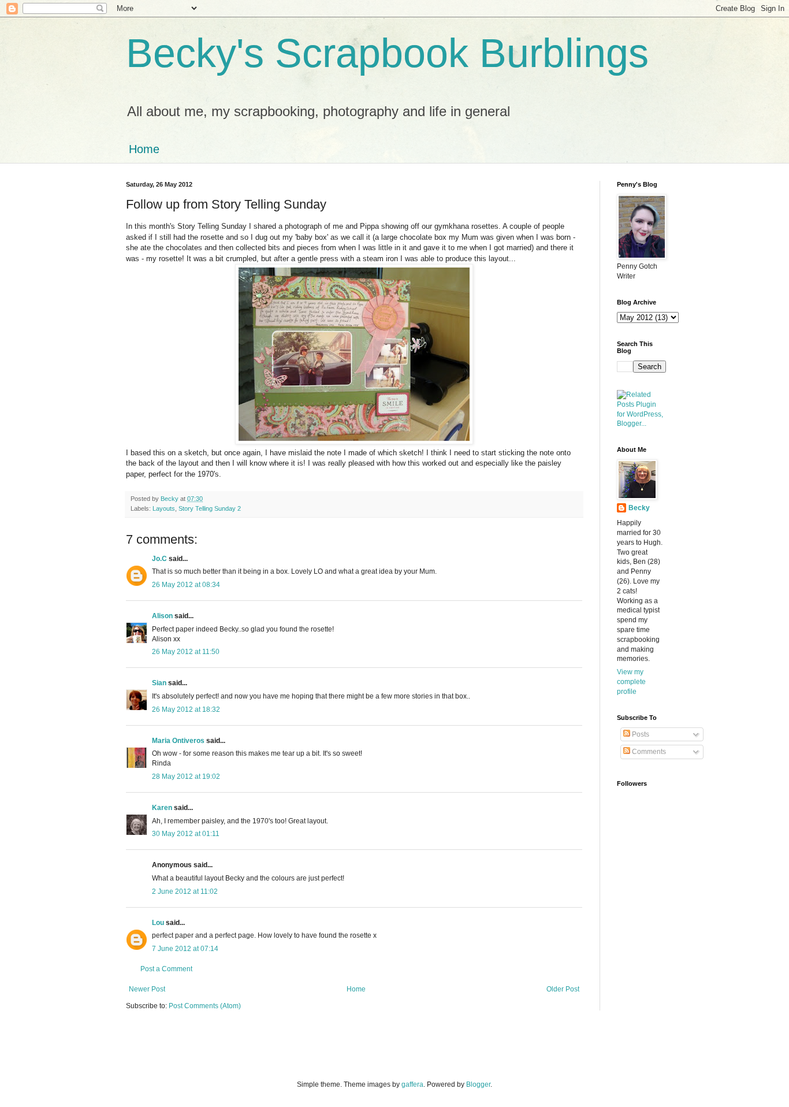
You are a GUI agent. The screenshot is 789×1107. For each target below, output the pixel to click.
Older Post (562, 989)
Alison (162, 616)
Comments (648, 752)
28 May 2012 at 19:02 (186, 776)
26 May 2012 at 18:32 (186, 709)
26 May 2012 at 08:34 (186, 585)
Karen (162, 808)
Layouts (163, 508)
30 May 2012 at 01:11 (185, 834)
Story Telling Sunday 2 (209, 508)
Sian (159, 683)
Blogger (478, 1084)
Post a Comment (166, 969)
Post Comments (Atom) (205, 1006)
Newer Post (147, 989)
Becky (639, 508)
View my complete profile (631, 682)
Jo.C (159, 559)
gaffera (412, 1084)
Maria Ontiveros (178, 741)
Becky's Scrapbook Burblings (387, 53)
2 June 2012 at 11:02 (185, 891)
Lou (158, 923)
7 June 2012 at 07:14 (185, 949)
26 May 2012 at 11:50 (185, 652)
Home (144, 149)
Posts (639, 734)
